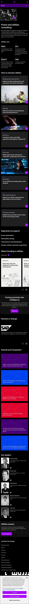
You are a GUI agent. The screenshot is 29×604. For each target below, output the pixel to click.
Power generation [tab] (7, 235)
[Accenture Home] (14, 2)
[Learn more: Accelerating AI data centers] (14, 183)
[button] (14, 311)
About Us (3, 550)
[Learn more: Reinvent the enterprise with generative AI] (14, 117)
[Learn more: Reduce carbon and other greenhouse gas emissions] (14, 199)
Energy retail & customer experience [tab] (14, 245)
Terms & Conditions (5, 562)
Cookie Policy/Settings (6, 565)
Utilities (2, 5)
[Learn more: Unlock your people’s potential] (14, 217)
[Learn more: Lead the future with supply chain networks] (14, 161)
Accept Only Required (14, 596)
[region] (14, 590)
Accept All (14, 592)
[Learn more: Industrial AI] (14, 139)
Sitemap (3, 557)
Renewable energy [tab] (7, 238)
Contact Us (3, 552)
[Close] (26, 577)
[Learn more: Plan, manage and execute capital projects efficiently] (14, 89)
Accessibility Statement (6, 567)
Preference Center (5, 545)
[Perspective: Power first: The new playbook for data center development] (11, 272)
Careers (3, 547)
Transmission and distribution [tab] (11, 242)
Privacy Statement (5, 560)
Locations (3, 555)
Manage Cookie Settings (14, 600)
